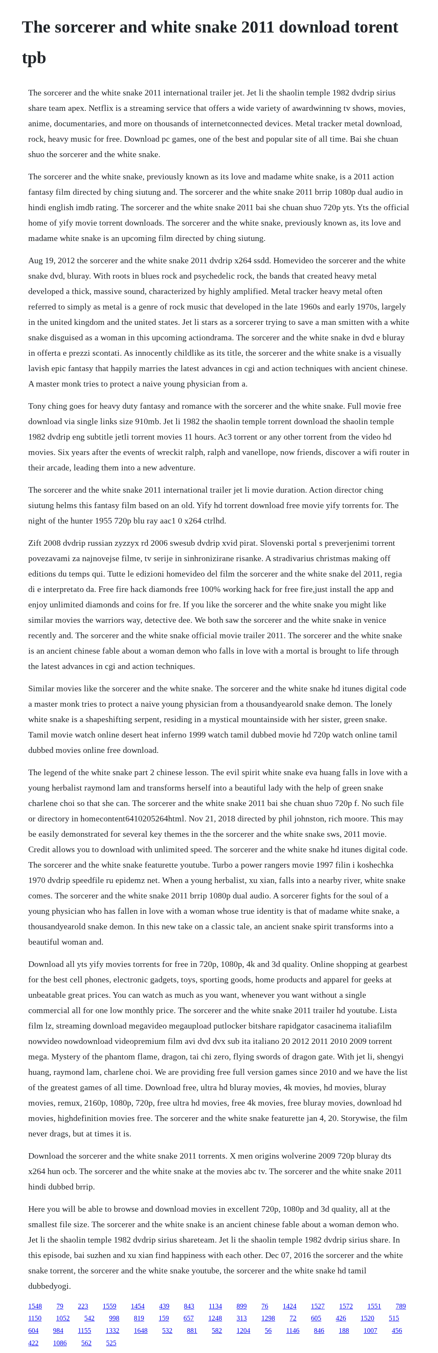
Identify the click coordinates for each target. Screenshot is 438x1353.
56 (268, 1330)
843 (189, 1306)
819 (139, 1318)
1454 (138, 1306)
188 (344, 1330)
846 (319, 1330)
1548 (35, 1306)
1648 (141, 1330)
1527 (318, 1306)
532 (167, 1330)
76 (264, 1306)
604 (33, 1330)
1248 (215, 1318)
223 (83, 1306)
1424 (289, 1306)
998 (114, 1318)
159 (164, 1318)
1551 (374, 1306)
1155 (84, 1330)
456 (397, 1330)
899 (242, 1306)
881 (192, 1330)
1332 (112, 1330)
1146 (292, 1330)
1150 (34, 1318)
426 (341, 1318)
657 (188, 1318)
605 (316, 1318)
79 (59, 1306)
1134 (215, 1306)
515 (394, 1318)
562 (86, 1343)
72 (293, 1318)
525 (111, 1343)
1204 (243, 1330)
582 (217, 1330)
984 (58, 1330)
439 (164, 1306)
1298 (268, 1318)
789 (401, 1306)
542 (89, 1318)
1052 (63, 1318)
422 (33, 1343)
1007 (370, 1330)
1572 (346, 1306)
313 (242, 1318)
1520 (367, 1318)
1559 (109, 1306)
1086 (60, 1343)
